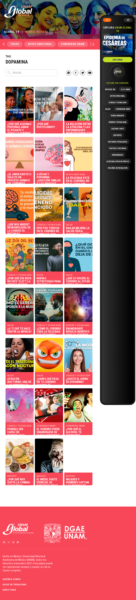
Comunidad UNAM (72, 44)
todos (14, 44)
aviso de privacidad (14, 584)
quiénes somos (12, 579)
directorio (9, 590)
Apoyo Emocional (40, 44)
